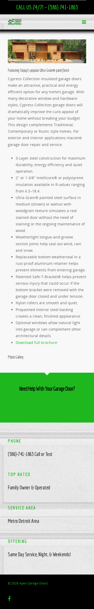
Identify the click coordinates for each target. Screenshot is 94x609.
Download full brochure (36, 342)
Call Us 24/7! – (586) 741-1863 (47, 7)
